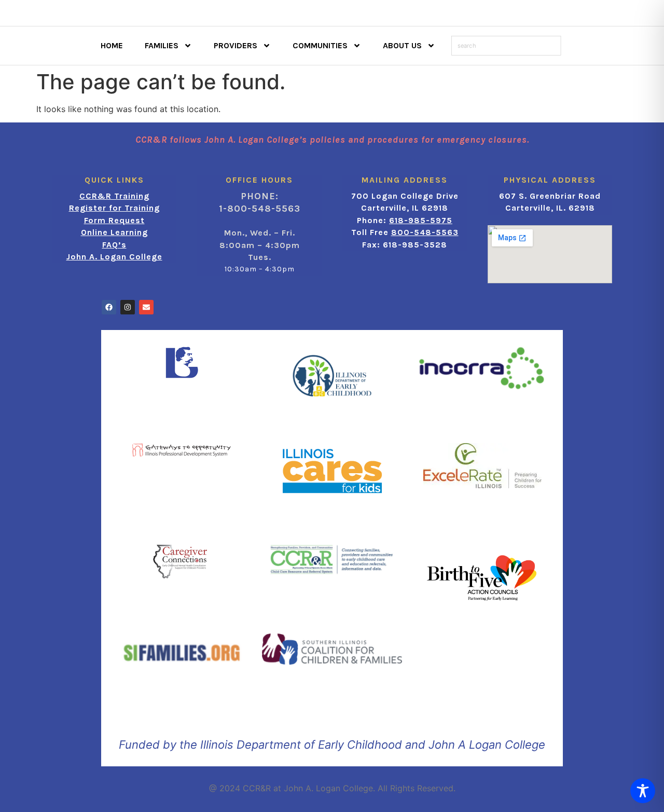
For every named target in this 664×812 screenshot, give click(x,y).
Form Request (114, 220)
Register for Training (114, 208)
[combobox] (506, 46)
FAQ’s (114, 245)
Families (161, 45)
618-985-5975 (420, 220)
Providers (235, 45)
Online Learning (114, 232)
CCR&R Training (114, 196)
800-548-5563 (425, 232)
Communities (320, 45)
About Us (402, 45)
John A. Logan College (114, 257)
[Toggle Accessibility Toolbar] (642, 790)
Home (112, 45)
